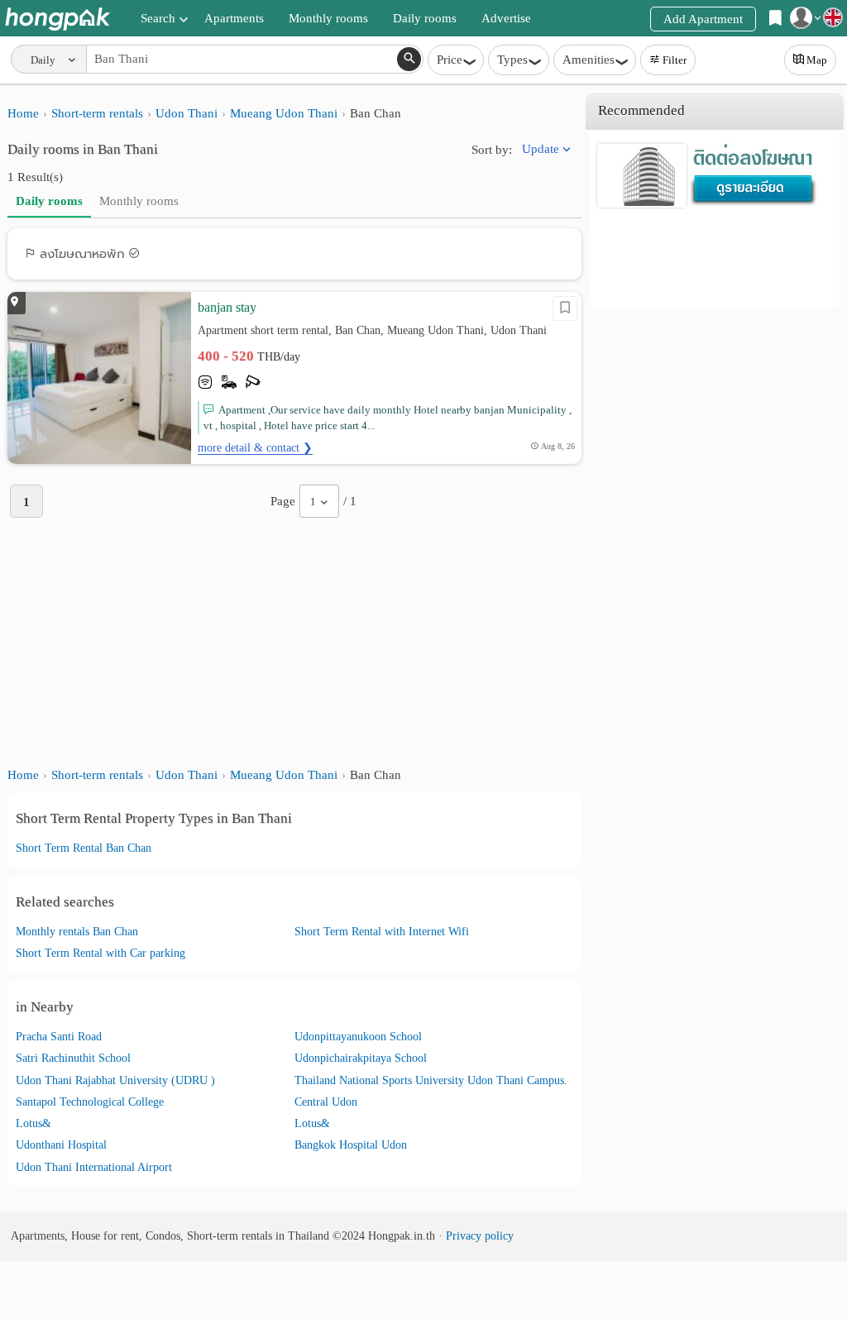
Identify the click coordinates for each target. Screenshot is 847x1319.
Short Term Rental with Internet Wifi (381, 931)
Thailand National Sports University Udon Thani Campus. (430, 1080)
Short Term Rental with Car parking (100, 953)
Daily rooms (425, 18)
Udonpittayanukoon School (358, 1036)
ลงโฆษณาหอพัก (82, 253)
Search (158, 18)
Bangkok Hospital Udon (350, 1145)
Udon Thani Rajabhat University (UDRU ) (115, 1080)
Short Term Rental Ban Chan (83, 848)
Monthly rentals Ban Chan (77, 931)
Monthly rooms (328, 18)
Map (816, 60)
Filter (675, 60)
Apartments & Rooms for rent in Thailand (57, 18)
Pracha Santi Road (59, 1036)
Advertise (506, 18)
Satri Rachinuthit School (73, 1058)
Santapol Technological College (90, 1102)
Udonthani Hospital (61, 1145)
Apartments (234, 18)
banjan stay (227, 307)
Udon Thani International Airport (94, 1167)
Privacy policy (480, 1236)
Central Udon (325, 1102)
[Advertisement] (294, 641)
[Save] (565, 308)
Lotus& (33, 1123)
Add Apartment (703, 19)
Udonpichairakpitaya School (360, 1058)
